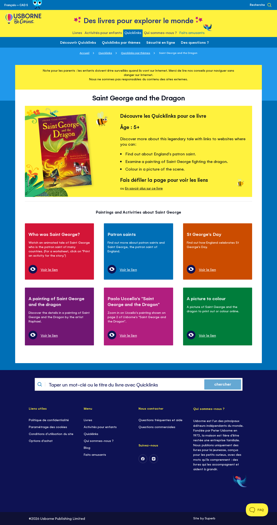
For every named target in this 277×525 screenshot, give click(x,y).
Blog (87, 447)
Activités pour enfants (100, 427)
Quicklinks (105, 53)
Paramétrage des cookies (48, 427)
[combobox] (139, 384)
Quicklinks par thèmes (121, 42)
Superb (210, 518)
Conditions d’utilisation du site (51, 434)
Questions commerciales (156, 427)
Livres (88, 420)
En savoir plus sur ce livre (144, 188)
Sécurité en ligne (160, 42)
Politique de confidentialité (49, 420)
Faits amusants (95, 454)
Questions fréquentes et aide (160, 420)
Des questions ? (195, 42)
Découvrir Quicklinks (78, 42)
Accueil (84, 53)
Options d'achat (41, 440)
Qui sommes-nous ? (99, 440)
